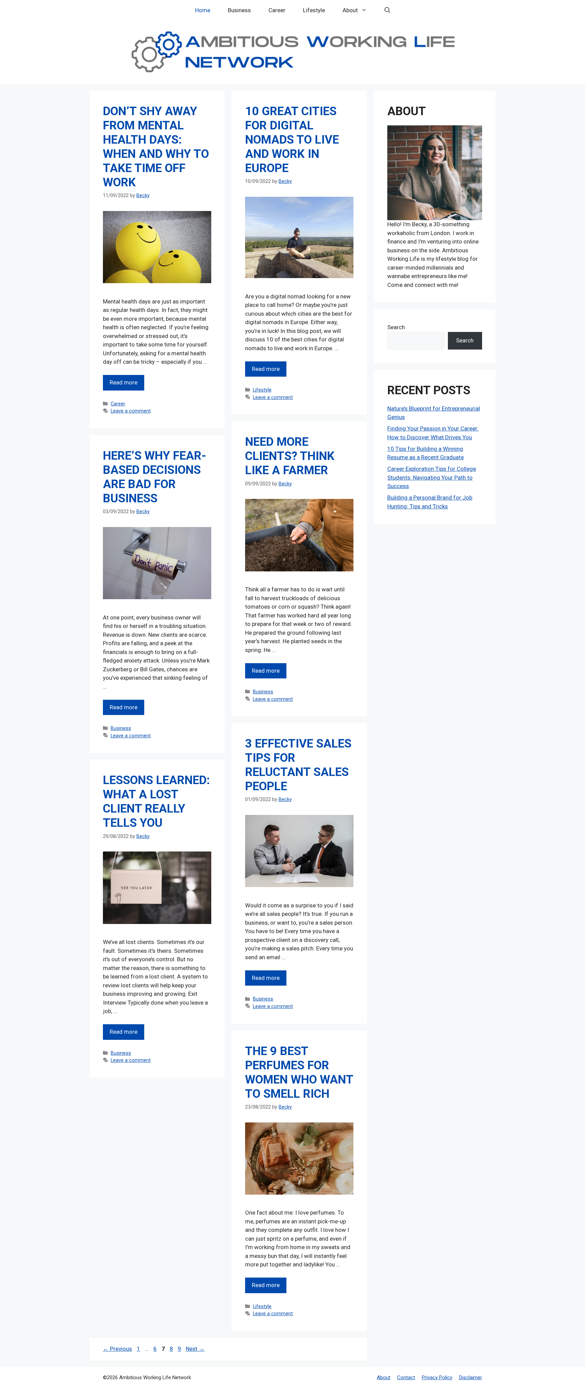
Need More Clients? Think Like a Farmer (289, 456)
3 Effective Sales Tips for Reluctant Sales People (298, 765)
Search (396, 327)
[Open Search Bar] (387, 10)
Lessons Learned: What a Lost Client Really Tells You (156, 801)
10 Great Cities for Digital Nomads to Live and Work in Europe (292, 139)
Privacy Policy (437, 1377)
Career (276, 10)
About (350, 10)
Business (239, 10)
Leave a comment (131, 411)
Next (195, 1348)
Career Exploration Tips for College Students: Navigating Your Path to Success (431, 477)
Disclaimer (470, 1377)
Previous (117, 1348)
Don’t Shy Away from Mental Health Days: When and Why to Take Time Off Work (156, 146)
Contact (406, 1377)
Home (202, 10)
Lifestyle (314, 10)
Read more (123, 382)
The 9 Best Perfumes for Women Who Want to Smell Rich (299, 1072)
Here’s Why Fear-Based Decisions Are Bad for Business (154, 477)
